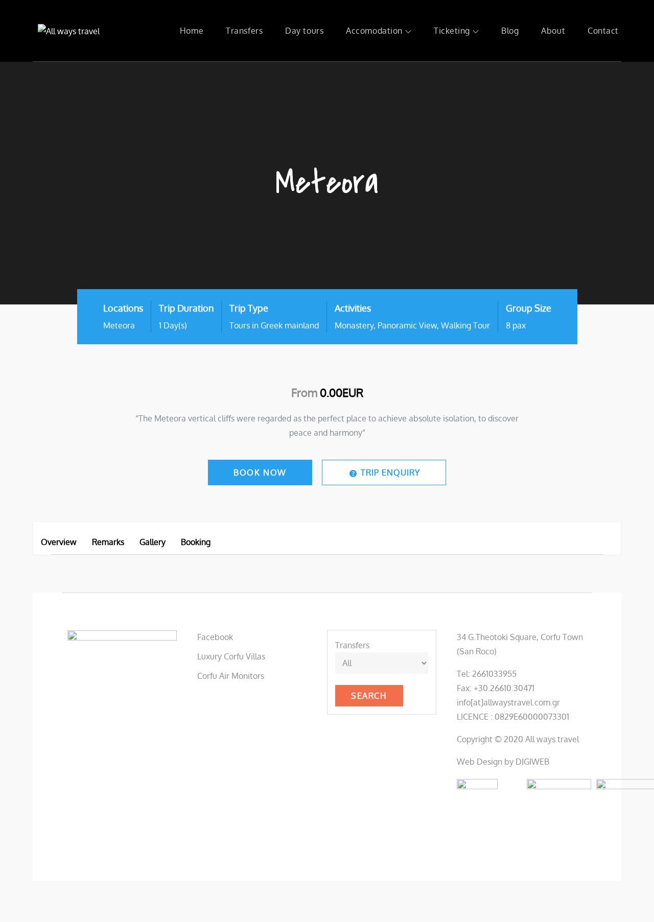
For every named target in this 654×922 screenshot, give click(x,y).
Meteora (119, 325)
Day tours (304, 31)
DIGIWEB (532, 761)
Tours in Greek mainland (274, 325)
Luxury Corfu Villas (231, 656)
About (553, 31)
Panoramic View (407, 325)
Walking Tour (465, 325)
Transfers (244, 31)
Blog (510, 31)
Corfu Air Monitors (230, 676)
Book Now (260, 472)
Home (191, 31)
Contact (603, 31)
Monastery (354, 325)
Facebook (215, 637)
